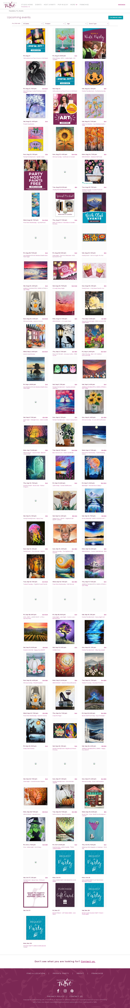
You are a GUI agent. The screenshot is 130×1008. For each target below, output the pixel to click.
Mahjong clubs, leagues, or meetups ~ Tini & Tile (94, 847)
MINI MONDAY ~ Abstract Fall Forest (92, 157)
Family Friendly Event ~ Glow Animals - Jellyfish (63, 782)
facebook (58, 991)
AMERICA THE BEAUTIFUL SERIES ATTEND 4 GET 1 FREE (35, 289)
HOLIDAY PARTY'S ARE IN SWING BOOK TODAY (34, 946)
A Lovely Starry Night (58, 288)
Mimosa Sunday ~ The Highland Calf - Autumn (63, 552)
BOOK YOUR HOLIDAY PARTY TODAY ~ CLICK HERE (93, 913)
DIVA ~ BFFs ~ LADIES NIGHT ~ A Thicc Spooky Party (33, 617)
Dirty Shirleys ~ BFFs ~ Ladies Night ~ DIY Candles (64, 59)
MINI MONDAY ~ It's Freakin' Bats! (62, 321)
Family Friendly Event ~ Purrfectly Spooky (94, 91)
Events (38, 5)
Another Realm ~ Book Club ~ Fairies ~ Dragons (34, 486)
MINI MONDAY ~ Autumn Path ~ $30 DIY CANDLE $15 (34, 453)
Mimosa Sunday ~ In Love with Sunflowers (94, 419)
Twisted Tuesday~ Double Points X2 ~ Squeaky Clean (92, 190)
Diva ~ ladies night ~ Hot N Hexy (32, 847)
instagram (65, 991)
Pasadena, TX (25, 6)
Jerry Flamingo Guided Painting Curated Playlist (34, 91)
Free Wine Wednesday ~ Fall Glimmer (63, 584)
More (72, 5)
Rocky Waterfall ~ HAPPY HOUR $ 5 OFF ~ (93, 518)
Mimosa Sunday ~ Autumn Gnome (33, 321)
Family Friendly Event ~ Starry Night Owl (93, 617)
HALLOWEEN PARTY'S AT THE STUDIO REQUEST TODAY (92, 880)
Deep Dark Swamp (28, 748)
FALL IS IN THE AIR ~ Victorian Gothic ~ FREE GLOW (65, 354)
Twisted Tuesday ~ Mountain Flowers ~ (93, 682)
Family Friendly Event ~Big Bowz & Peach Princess (64, 749)
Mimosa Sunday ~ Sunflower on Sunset (64, 157)
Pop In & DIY (63, 5)
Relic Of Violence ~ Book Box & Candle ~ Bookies (64, 223)
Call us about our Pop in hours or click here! (35, 58)
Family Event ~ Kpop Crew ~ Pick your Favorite (34, 880)
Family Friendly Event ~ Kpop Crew (33, 518)
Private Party (61, 973)
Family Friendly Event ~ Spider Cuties (33, 157)
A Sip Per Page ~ (57, 715)
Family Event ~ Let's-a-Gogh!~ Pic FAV (92, 255)
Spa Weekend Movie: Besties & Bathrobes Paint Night (35, 256)
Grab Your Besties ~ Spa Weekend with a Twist (93, 124)
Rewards (121, 5)
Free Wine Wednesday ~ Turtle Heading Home (93, 453)
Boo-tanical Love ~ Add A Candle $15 (63, 452)
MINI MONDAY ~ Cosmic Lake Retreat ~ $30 (94, 551)
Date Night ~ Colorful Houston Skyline (34, 781)
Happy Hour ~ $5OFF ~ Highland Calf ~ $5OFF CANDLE (63, 519)
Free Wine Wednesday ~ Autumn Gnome (35, 715)
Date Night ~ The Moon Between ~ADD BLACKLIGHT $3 (64, 256)
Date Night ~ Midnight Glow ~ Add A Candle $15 (35, 420)
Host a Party (50, 5)
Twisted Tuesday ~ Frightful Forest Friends (35, 584)
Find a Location (36, 973)
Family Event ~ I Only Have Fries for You (93, 288)
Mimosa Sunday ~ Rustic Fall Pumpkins (93, 781)
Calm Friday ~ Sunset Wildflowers (62, 485)
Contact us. (88, 961)
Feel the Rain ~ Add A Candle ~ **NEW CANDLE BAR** (63, 847)
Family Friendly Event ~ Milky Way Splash (93, 650)
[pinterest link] (72, 991)
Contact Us (76, 996)
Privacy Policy (55, 996)
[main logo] (10, 2)
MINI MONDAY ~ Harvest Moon (31, 814)
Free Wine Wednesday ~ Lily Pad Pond (34, 222)
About (80, 973)
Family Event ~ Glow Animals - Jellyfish (34, 551)
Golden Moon (56, 650)
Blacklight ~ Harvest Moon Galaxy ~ (92, 485)
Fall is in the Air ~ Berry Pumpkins (62, 814)
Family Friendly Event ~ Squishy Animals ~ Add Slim (64, 387)
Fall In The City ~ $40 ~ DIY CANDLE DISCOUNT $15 (92, 354)
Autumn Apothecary (29, 354)
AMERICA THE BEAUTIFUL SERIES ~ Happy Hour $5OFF (93, 749)
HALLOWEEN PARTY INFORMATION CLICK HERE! (64, 880)
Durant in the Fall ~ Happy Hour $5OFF (34, 650)
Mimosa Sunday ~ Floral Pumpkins (32, 682)
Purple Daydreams (28, 124)
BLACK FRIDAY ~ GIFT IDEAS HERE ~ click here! (64, 913)
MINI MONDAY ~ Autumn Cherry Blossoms (64, 682)
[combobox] (32, 23)
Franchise (84, 5)
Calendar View (116, 17)
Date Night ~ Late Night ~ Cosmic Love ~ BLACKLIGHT (64, 617)
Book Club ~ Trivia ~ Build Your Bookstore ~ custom (94, 815)
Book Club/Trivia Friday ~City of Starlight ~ (93, 715)
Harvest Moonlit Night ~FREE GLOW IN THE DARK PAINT (94, 322)
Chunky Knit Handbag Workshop (62, 189)
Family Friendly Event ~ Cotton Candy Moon (65, 419)
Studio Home (27, 5)
